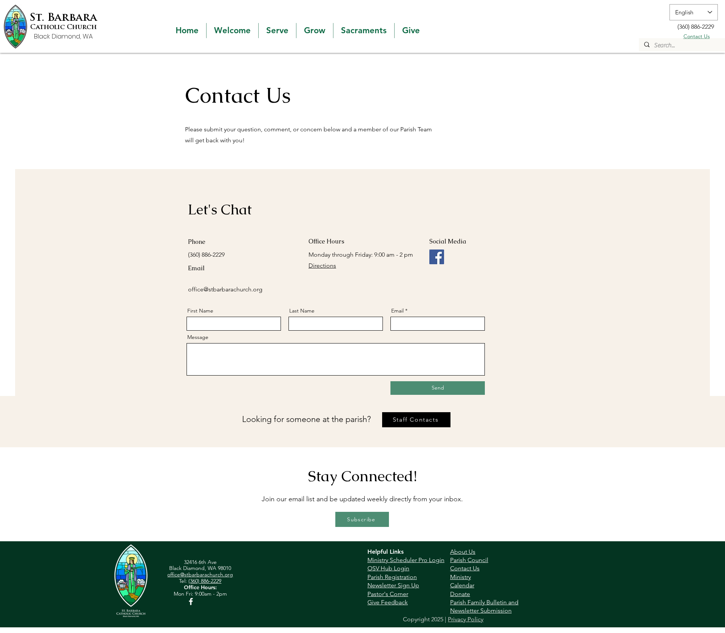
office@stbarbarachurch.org (225, 289)
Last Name (302, 310)
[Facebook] (436, 257)
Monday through (332, 254)
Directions (322, 265)
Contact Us (696, 36)
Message (197, 337)
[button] (232, 30)
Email (397, 310)
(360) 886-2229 (204, 581)
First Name (200, 310)
